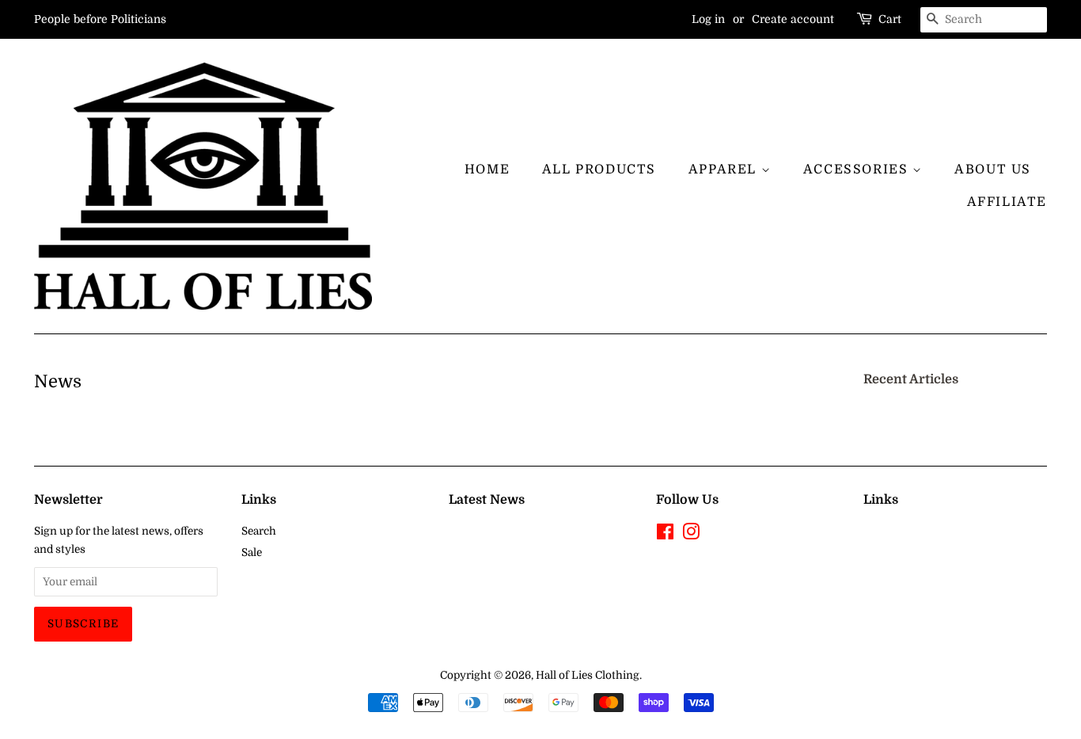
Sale (251, 552)
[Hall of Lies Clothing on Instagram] (691, 535)
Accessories (857, 169)
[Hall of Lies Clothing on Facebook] (665, 535)
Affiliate (1007, 202)
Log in (708, 19)
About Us (992, 169)
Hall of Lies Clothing (587, 675)
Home (487, 169)
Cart (889, 19)
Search (258, 531)
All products (599, 169)
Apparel (724, 169)
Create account (793, 19)
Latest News (487, 500)
